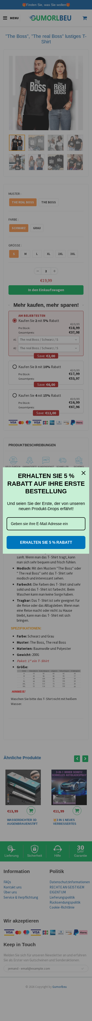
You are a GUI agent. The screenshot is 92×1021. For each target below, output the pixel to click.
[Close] (83, 473)
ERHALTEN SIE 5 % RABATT (46, 542)
